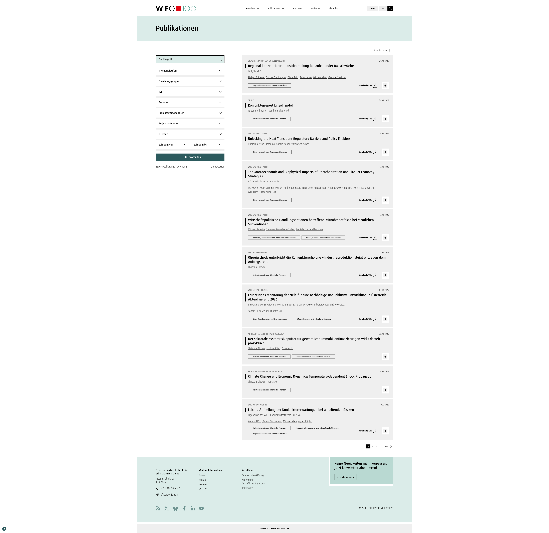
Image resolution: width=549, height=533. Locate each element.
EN (383, 8)
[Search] (390, 8)
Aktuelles (333, 8)
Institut (314, 8)
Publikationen (274, 8)
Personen (297, 8)
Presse (372, 8)
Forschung (251, 8)
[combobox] (190, 70)
